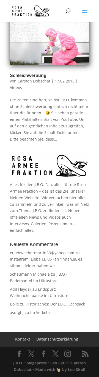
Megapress (36, 362)
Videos (16, 87)
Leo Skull (59, 362)
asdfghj (17, 312)
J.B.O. (18, 362)
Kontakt (22, 339)
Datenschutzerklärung (57, 339)
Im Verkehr (40, 312)
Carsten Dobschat (34, 81)
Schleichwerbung (28, 75)
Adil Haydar (20, 289)
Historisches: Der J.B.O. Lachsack (55, 304)
